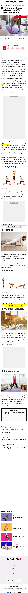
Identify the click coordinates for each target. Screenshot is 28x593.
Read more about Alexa (5, 432)
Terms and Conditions (14, 571)
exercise (10, 439)
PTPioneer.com (5, 143)
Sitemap (14, 568)
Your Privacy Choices (15, 592)
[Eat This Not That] (14, 410)
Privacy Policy (14, 565)
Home (2, 5)
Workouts (23, 439)
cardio (21, 68)
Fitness (16, 439)
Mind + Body (8, 5)
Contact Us (14, 573)
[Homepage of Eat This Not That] (13, 559)
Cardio (3, 439)
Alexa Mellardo (6, 41)
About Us (14, 563)
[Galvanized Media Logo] (14, 586)
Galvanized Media (10, 588)
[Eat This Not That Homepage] (14, 1)
